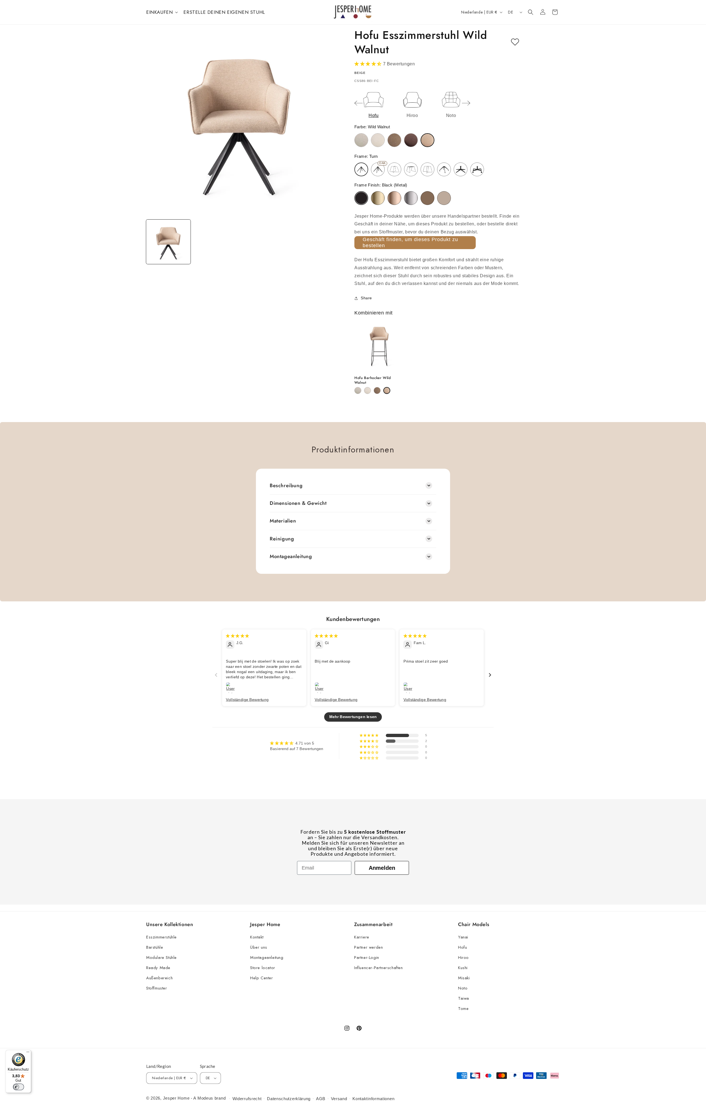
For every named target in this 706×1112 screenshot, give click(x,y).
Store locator (262, 968)
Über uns (258, 947)
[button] (161, 12)
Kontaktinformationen (373, 1098)
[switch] (18, 1087)
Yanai (463, 937)
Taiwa (463, 998)
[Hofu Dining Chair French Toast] (394, 140)
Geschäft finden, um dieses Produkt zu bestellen (410, 242)
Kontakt (256, 937)
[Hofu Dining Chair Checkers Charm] (361, 140)
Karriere (361, 937)
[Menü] (28, 1053)
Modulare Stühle (161, 957)
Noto (462, 988)
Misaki (464, 978)
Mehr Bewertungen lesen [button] (353, 717)
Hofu (462, 947)
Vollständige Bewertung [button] (247, 699)
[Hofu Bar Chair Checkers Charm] (357, 390)
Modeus (205, 1098)
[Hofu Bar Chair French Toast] (377, 390)
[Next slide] (466, 103)
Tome (463, 1009)
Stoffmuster (156, 988)
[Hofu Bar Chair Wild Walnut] (386, 390)
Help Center (261, 978)
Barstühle (154, 947)
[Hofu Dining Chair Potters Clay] (411, 140)
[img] (237, 635)
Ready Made (158, 968)
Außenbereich (159, 978)
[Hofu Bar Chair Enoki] (367, 390)
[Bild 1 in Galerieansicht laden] (168, 242)
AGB (320, 1098)
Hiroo (463, 957)
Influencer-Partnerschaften (378, 968)
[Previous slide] (358, 103)
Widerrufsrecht (247, 1098)
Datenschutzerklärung (289, 1098)
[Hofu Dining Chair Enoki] (378, 140)
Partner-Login (366, 957)
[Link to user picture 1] (231, 687)
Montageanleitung (267, 957)
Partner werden (368, 947)
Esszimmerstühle (161, 937)
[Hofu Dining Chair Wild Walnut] (427, 140)
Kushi (463, 968)
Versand (339, 1098)
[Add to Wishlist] (515, 42)
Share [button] (366, 298)
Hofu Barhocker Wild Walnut (372, 380)
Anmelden (382, 868)
